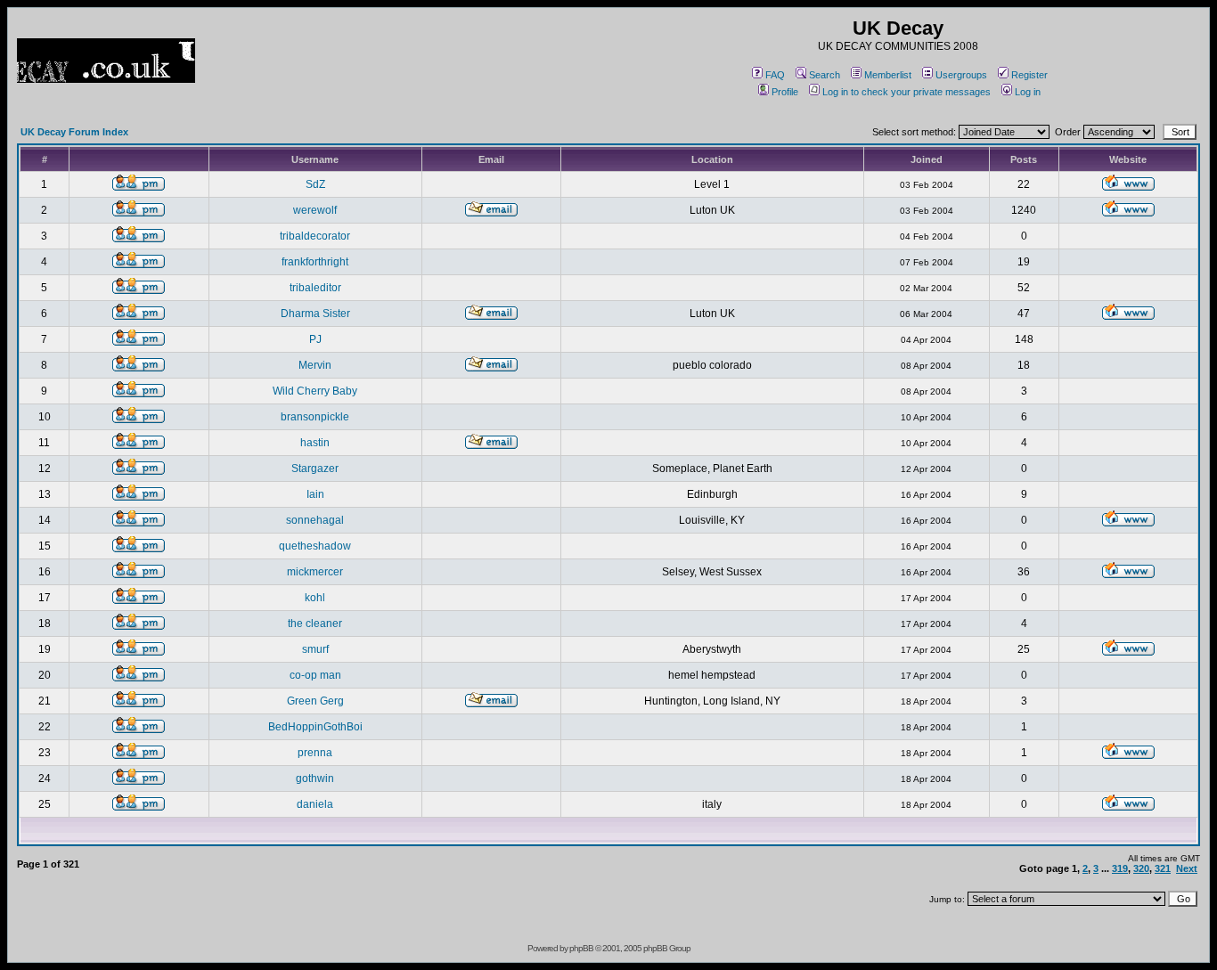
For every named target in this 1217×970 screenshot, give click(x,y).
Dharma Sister (315, 313)
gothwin (315, 778)
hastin (315, 442)
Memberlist (887, 74)
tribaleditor (315, 287)
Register (1029, 74)
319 (1120, 868)
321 (1163, 868)
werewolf (315, 210)
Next (1186, 868)
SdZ (315, 184)
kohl (315, 597)
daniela (315, 804)
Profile (785, 91)
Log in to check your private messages (906, 91)
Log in (1028, 91)
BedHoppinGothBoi (315, 727)
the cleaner (315, 623)
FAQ (775, 74)
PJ (315, 339)
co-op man (315, 675)
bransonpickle (315, 417)
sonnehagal (315, 520)
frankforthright (315, 262)
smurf (315, 649)
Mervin (314, 365)
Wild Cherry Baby (315, 391)
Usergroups (961, 74)
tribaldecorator (315, 236)
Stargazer (315, 468)
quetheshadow (315, 546)
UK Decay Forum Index (74, 131)
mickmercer (315, 572)
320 (1141, 868)
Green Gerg (315, 701)
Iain (315, 494)
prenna (315, 752)
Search (824, 74)
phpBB (581, 948)
